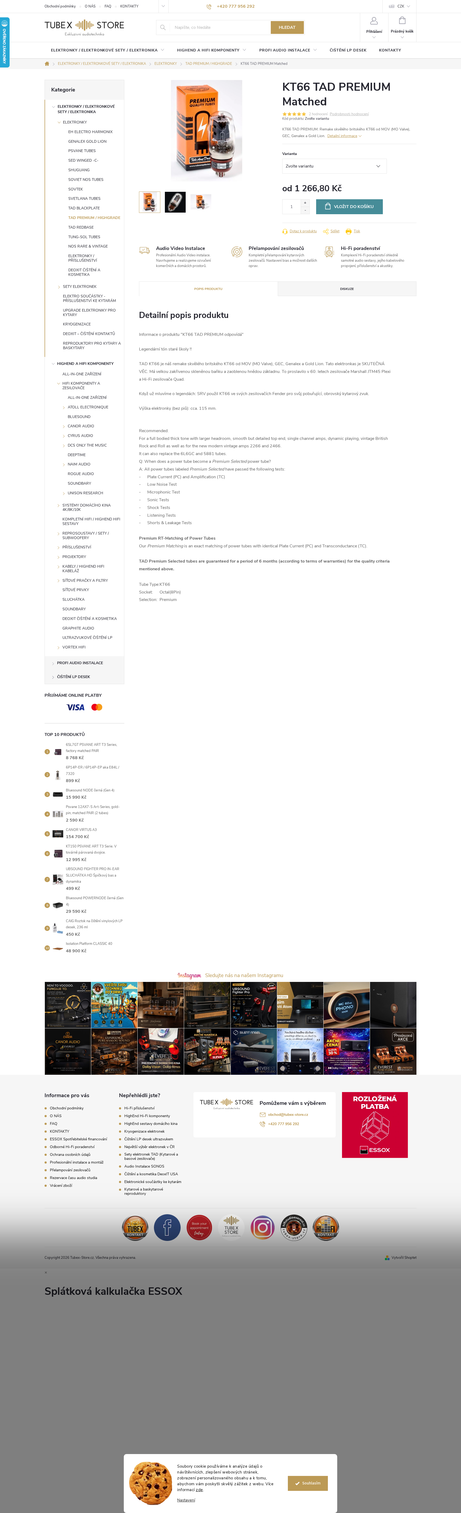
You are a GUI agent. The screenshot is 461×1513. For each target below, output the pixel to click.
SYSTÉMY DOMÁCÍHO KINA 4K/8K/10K (86, 507)
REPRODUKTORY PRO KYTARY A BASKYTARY (92, 346)
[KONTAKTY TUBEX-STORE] (135, 1227)
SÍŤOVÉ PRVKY (75, 589)
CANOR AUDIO (81, 426)
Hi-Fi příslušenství (139, 1108)
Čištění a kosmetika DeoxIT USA (151, 1174)
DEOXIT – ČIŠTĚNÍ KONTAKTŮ (89, 333)
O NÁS (90, 6)
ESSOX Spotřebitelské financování (78, 1139)
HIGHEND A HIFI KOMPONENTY (85, 363)
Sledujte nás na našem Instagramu (244, 975)
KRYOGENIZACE (77, 324)
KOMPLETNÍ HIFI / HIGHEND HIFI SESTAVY (91, 521)
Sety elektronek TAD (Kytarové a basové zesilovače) (151, 1156)
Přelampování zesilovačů (70, 1170)
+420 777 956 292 (283, 1123)
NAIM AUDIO (79, 464)
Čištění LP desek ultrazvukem (148, 1139)
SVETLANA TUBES (84, 198)
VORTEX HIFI (74, 647)
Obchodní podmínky (60, 6)
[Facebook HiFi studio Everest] (167, 1227)
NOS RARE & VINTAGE (88, 246)
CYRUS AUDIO (80, 435)
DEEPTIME (77, 454)
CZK (401, 6)
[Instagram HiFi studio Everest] (262, 1227)
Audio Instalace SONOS (144, 1166)
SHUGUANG (79, 170)
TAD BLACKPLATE (84, 208)
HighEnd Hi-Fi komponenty (147, 1116)
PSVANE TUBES (82, 150)
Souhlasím (311, 1483)
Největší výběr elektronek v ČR (149, 1147)
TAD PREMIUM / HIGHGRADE (94, 217)
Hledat (287, 27)
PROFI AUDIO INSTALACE (80, 663)
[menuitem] (108, 50)
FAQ (108, 6)
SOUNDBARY (79, 483)
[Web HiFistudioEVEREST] (294, 1227)
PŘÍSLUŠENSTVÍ (76, 547)
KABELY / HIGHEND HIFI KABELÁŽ (83, 569)
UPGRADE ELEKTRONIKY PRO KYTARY (89, 312)
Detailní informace (342, 135)
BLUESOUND (79, 416)
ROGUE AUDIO (81, 473)
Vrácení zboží (61, 1185)
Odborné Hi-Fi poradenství (72, 1146)
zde (199, 1489)
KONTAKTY (129, 6)
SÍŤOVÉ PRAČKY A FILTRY (85, 580)
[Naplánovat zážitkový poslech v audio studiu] (199, 1227)
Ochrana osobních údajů (70, 1154)
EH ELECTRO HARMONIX (90, 131)
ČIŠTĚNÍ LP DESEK (73, 676)
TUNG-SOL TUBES (84, 237)
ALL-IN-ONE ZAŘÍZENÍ (81, 374)
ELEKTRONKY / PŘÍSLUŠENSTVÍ (82, 258)
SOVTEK (75, 189)
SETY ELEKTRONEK (80, 286)
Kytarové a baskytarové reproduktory (143, 1191)
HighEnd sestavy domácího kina (150, 1124)
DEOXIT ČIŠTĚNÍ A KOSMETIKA (84, 272)
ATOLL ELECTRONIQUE (88, 407)
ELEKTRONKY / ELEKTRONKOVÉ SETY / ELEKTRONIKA (86, 109)
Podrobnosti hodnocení (349, 114)
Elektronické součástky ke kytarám (152, 1182)
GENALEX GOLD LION (87, 141)
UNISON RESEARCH (85, 493)
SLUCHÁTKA (73, 599)
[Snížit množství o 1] (305, 210)
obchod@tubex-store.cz (288, 1114)
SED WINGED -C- (83, 160)
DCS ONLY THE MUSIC (87, 445)
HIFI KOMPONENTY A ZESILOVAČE (81, 386)
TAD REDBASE (81, 227)
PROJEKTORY (74, 556)
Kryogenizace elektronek (144, 1131)
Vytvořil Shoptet (404, 1257)
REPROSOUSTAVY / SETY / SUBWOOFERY (85, 535)
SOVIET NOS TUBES (86, 179)
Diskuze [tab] (347, 289)
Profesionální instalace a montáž (77, 1162)
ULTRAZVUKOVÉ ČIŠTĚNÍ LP (87, 637)
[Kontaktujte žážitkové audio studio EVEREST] (326, 1227)
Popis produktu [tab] (208, 289)
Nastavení (186, 1500)
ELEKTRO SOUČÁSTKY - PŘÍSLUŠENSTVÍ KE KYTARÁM (89, 298)
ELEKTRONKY (75, 122)
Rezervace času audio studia (73, 1177)
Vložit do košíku (354, 207)
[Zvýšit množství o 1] (305, 203)
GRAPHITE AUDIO (78, 628)
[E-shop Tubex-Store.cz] (231, 1227)
